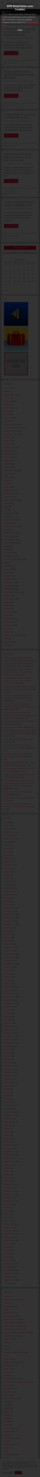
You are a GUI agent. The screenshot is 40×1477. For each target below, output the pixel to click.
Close (20, 30)
